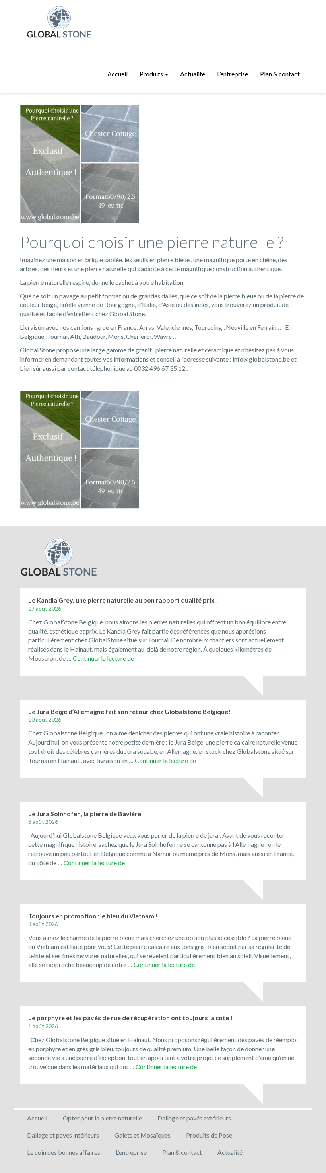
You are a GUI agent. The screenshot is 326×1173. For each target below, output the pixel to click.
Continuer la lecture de (103, 658)
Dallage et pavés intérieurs (63, 1135)
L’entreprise (232, 74)
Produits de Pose (209, 1135)
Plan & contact (280, 74)
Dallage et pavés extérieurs (194, 1118)
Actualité (192, 74)
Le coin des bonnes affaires (63, 1152)
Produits (152, 74)
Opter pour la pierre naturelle (102, 1118)
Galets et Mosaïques (142, 1135)
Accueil (117, 74)
